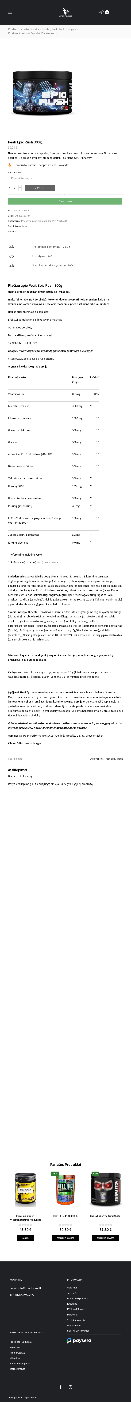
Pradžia (12, 29)
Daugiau (25, 1238)
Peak (24, 226)
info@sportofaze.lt (29, 1288)
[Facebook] (18, 231)
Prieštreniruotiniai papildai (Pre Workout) (32, 33)
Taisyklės (72, 1292)
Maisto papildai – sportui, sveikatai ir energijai (48, 29)
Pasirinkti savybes (65, 1238)
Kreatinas (15, 1347)
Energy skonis (97, 758)
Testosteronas (17, 1368)
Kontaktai (72, 1303)
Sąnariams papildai (20, 1363)
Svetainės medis (76, 1319)
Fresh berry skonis (114, 758)
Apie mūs (72, 1287)
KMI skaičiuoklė (76, 1309)
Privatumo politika (77, 1298)
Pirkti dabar (66, 201)
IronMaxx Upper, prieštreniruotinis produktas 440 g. (25, 1219)
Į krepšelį (41, 187)
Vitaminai (15, 1357)
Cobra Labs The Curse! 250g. (105, 1215)
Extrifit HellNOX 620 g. (65, 1215)
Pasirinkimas (15, 172)
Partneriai (72, 1314)
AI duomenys (74, 1325)
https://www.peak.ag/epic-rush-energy (31, 358)
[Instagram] (70, 1387)
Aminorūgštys (17, 1352)
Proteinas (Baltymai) (21, 1341)
